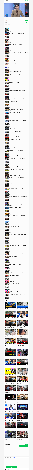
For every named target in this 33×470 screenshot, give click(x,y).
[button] (5, 469)
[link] (7, 469)
